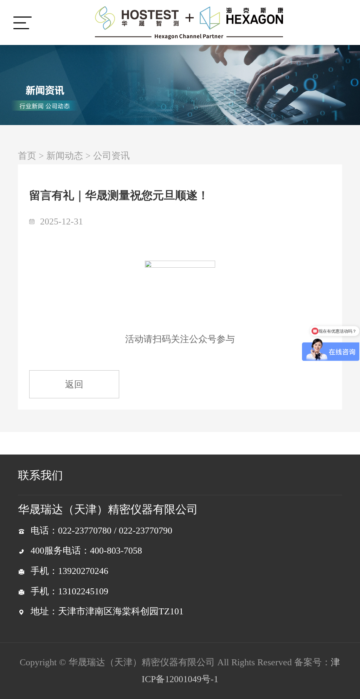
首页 (27, 156)
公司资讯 (111, 156)
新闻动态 (64, 156)
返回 (74, 384)
